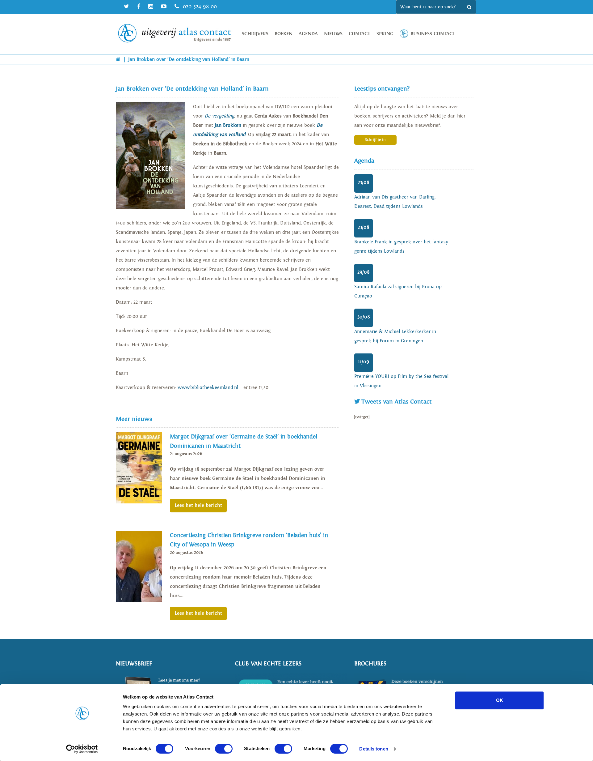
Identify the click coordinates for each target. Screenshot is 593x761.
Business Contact (432, 34)
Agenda (308, 34)
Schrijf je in (375, 140)
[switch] (224, 749)
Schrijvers (255, 34)
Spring (384, 34)
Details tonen (373, 748)
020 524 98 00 (199, 6)
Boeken (283, 34)
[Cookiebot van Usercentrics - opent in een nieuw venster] (82, 749)
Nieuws (333, 34)
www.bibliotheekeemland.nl (208, 388)
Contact (359, 34)
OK (499, 700)
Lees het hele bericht (198, 505)
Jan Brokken (228, 125)
